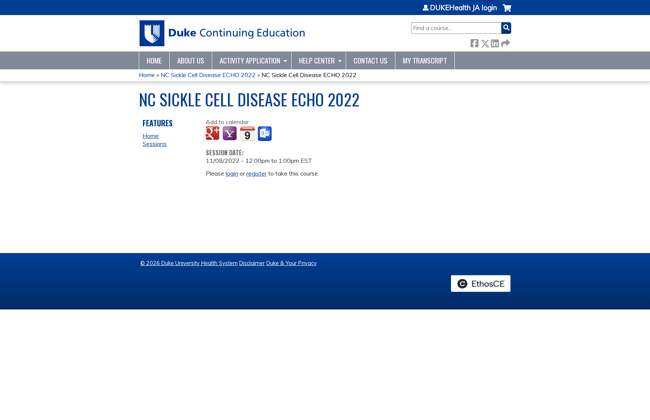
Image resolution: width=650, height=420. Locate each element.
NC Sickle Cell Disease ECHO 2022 (208, 75)
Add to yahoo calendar (230, 133)
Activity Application (250, 60)
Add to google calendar (213, 133)
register (256, 173)
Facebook (474, 42)
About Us (190, 60)
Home (154, 60)
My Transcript (425, 60)
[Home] (222, 33)
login (232, 173)
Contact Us (370, 60)
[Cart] (507, 12)
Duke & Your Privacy (291, 263)
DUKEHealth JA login (463, 8)
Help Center (317, 60)
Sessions (155, 143)
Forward (505, 42)
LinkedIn (494, 42)
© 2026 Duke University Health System (189, 263)
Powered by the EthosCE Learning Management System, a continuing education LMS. (480, 283)
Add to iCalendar (247, 133)
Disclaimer (252, 263)
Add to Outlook (265, 133)
